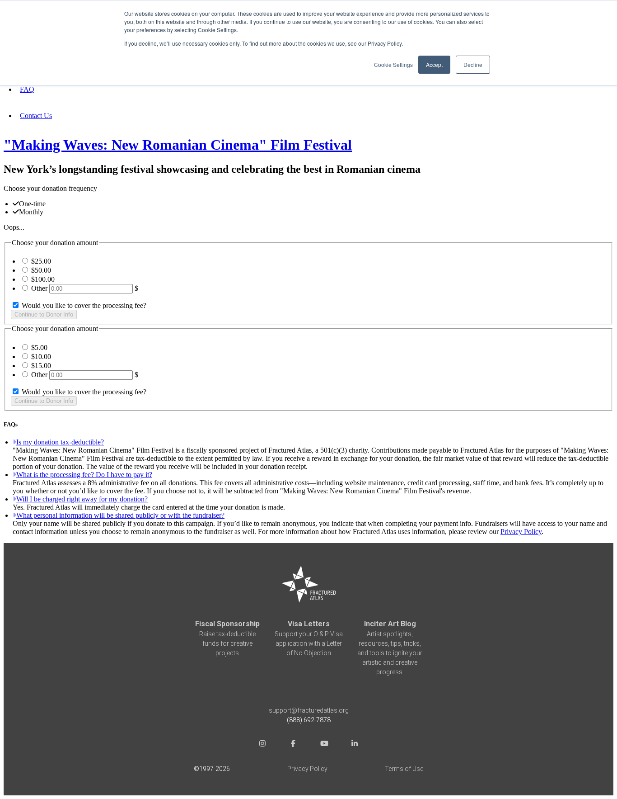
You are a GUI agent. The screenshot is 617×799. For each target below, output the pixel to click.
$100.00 (43, 279)
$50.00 (41, 270)
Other (39, 288)
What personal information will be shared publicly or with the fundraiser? (120, 515)
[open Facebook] (293, 744)
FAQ (27, 89)
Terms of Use (404, 768)
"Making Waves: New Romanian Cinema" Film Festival (178, 145)
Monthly (31, 212)
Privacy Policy (521, 531)
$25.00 (41, 261)
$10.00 (41, 356)
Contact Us (36, 115)
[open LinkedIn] (354, 744)
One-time (32, 204)
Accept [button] (434, 64)
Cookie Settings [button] (393, 64)
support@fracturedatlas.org (309, 710)
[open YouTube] (323, 744)
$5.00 (39, 347)
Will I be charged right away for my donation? (82, 499)
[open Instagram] (262, 744)
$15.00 (41, 365)
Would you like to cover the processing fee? (83, 305)
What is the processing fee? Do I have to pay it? (84, 474)
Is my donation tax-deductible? (60, 442)
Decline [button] (472, 64)
